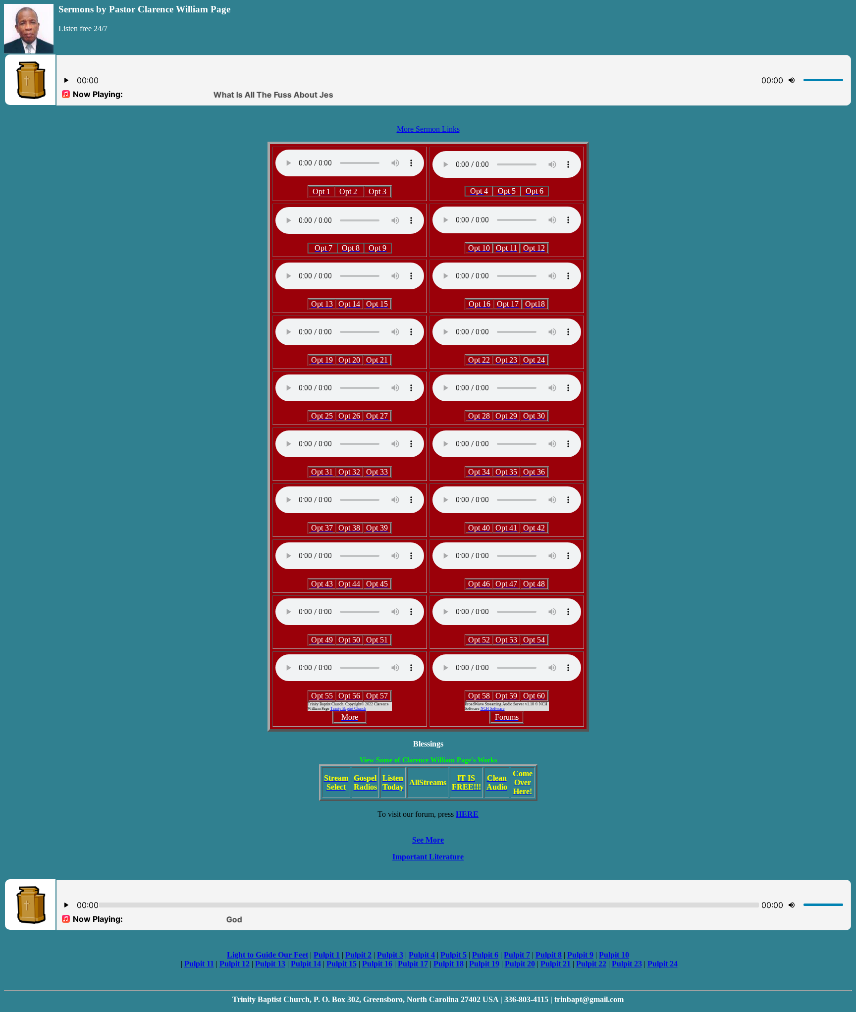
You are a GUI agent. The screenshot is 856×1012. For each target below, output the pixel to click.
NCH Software (493, 708)
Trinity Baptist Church (348, 708)
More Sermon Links (428, 129)
